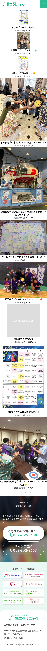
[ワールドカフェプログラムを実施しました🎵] (23, 253)
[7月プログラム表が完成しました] (23, 409)
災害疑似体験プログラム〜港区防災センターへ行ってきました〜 (23, 213)
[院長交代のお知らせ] (23, 335)
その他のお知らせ (29, 342)
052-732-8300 (25, 535)
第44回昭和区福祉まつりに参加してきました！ (23, 142)
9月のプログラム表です (23, 27)
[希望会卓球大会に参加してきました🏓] (23, 296)
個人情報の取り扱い (13, 644)
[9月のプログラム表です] (23, 24)
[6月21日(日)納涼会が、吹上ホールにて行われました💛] (23, 478)
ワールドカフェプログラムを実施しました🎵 (24, 257)
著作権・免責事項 (25, 644)
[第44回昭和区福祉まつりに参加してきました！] (23, 139)
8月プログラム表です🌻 (23, 73)
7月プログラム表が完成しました (23, 412)
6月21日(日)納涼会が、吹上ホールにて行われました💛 (23, 483)
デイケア (29, 30)
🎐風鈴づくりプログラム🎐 (23, 50)
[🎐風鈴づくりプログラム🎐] (23, 47)
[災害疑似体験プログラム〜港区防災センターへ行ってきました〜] (23, 208)
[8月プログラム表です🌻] (23, 70)
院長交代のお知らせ (23, 338)
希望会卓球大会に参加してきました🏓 (23, 299)
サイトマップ (36, 644)
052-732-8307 (25, 550)
